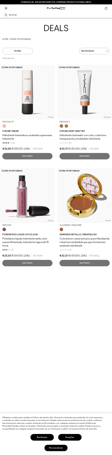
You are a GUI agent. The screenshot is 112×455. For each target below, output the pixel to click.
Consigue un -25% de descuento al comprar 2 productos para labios (56, 2)
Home (5, 39)
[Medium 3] (61, 126)
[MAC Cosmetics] (56, 8)
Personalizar (56, 448)
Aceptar (69, 437)
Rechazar (42, 437)
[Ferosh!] (4, 229)
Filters (17, 51)
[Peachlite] (4, 126)
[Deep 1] (66, 126)
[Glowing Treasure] (61, 229)
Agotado (27, 156)
